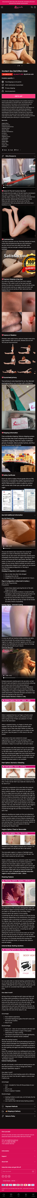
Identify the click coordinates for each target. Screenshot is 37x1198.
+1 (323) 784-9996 (10, 1142)
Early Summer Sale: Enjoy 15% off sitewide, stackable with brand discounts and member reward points (18, 2)
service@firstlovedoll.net (11, 1140)
